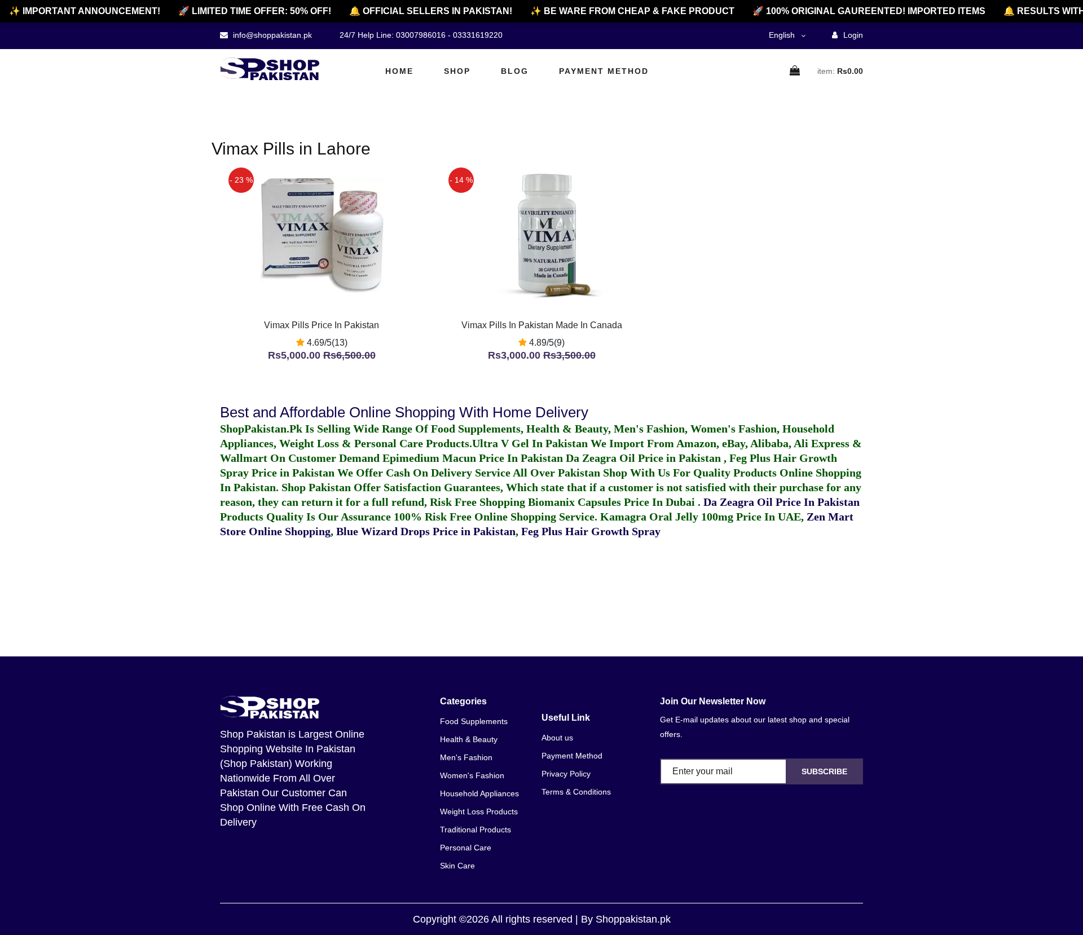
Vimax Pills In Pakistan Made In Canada (541, 325)
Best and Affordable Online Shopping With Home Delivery (404, 412)
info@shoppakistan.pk (271, 34)
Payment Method (604, 71)
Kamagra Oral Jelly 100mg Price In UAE (700, 516)
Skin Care (457, 865)
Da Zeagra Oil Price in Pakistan (645, 458)
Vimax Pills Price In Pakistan (321, 325)
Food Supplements (474, 721)
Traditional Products (475, 829)
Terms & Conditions (576, 791)
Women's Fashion (472, 775)
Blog (515, 71)
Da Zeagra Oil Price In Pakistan (781, 502)
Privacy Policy (566, 773)
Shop (457, 71)
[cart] (795, 71)
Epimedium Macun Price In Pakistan (472, 458)
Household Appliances (479, 793)
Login (852, 34)
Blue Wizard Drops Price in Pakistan (426, 531)
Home (399, 71)
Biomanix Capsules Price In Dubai (613, 502)
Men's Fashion (466, 757)
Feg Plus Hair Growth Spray (591, 531)
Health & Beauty (469, 739)
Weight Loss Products (479, 811)
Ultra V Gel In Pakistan (530, 443)
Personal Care (465, 847)
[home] (269, 69)
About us (557, 737)
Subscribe (824, 771)
